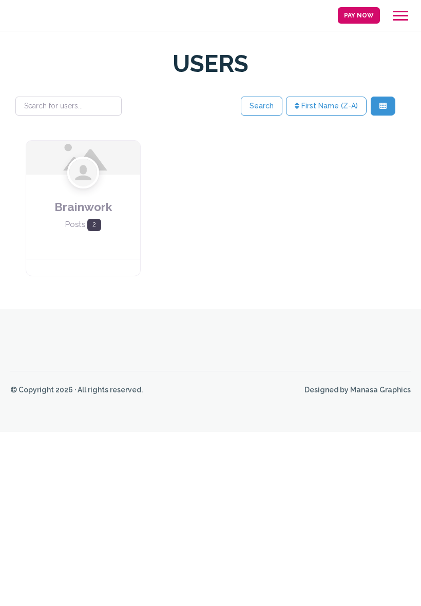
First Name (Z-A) (328, 106)
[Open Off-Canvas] (400, 16)
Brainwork (83, 207)
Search (262, 106)
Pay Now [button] (359, 15)
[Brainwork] (83, 191)
